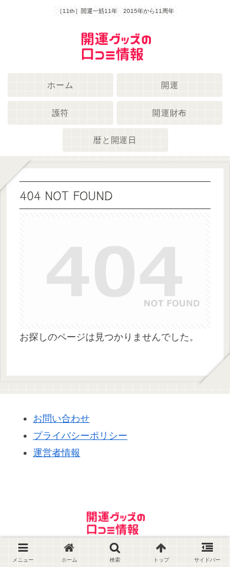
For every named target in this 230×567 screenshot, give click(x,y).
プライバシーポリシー (80, 436)
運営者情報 (56, 453)
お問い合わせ (61, 418)
